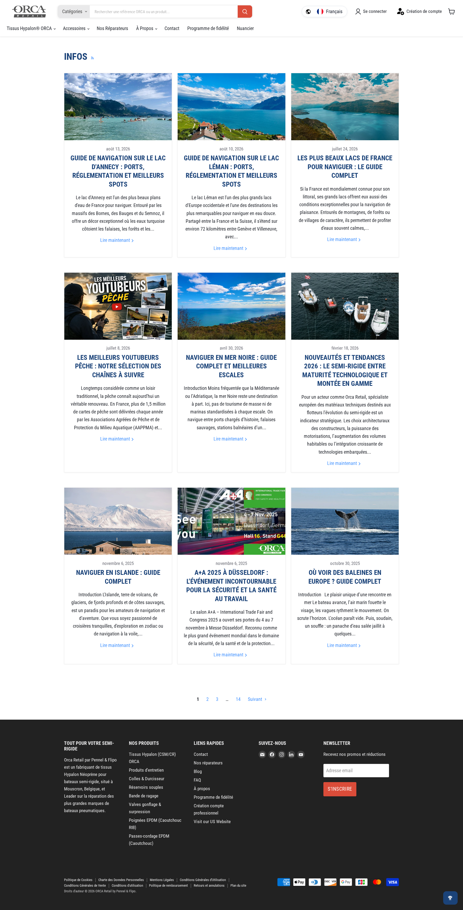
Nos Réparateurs (112, 28)
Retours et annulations (209, 885)
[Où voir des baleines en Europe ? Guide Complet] (345, 521)
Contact (172, 28)
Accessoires (75, 28)
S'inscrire (340, 789)
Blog (198, 771)
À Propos (145, 28)
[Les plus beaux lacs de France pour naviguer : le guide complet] (345, 106)
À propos (202, 788)
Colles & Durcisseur (146, 778)
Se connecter (375, 11)
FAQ (197, 780)
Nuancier (245, 28)
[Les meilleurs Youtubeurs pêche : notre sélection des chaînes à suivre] (118, 306)
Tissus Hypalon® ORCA (30, 28)
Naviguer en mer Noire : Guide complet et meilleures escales (231, 366)
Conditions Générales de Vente (85, 885)
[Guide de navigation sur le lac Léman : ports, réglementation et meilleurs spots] (231, 106)
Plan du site (238, 885)
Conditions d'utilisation (127, 885)
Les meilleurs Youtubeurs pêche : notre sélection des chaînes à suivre (118, 366)
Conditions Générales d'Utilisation (203, 880)
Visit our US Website (212, 821)
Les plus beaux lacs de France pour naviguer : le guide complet (344, 166)
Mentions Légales (162, 880)
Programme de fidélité (208, 28)
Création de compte (424, 11)
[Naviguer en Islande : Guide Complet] (118, 521)
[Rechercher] (245, 11)
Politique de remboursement (168, 885)
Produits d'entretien (146, 770)
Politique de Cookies (78, 880)
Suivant (255, 699)
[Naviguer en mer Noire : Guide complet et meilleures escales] (231, 306)
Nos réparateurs (208, 762)
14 (238, 699)
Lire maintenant (115, 240)
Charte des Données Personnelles (121, 880)
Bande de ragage (143, 795)
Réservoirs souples (146, 787)
